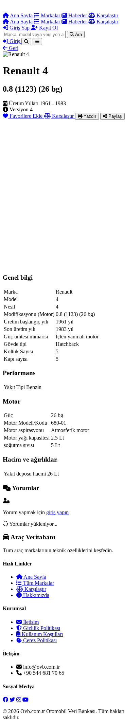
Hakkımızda (35, 595)
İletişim (30, 622)
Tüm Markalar (38, 583)
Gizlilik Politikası (41, 628)
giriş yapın (57, 512)
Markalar (50, 15)
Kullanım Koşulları (41, 634)
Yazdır (89, 116)
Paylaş (114, 116)
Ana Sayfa (21, 15)
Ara (78, 34)
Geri (12, 48)
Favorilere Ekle (26, 116)
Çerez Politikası (39, 640)
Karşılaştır (106, 15)
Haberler (77, 15)
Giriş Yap (19, 28)
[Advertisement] (70, 193)
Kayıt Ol (48, 28)
